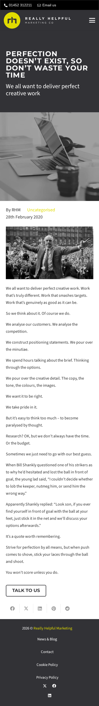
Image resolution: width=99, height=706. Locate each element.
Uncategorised (41, 210)
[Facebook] (54, 686)
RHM (16, 210)
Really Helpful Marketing (53, 628)
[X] (45, 686)
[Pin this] (54, 608)
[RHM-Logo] (37, 20)
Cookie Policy (47, 664)
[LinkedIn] (49, 695)
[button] (92, 20)
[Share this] (13, 608)
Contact (47, 652)
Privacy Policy (47, 677)
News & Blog (47, 639)
